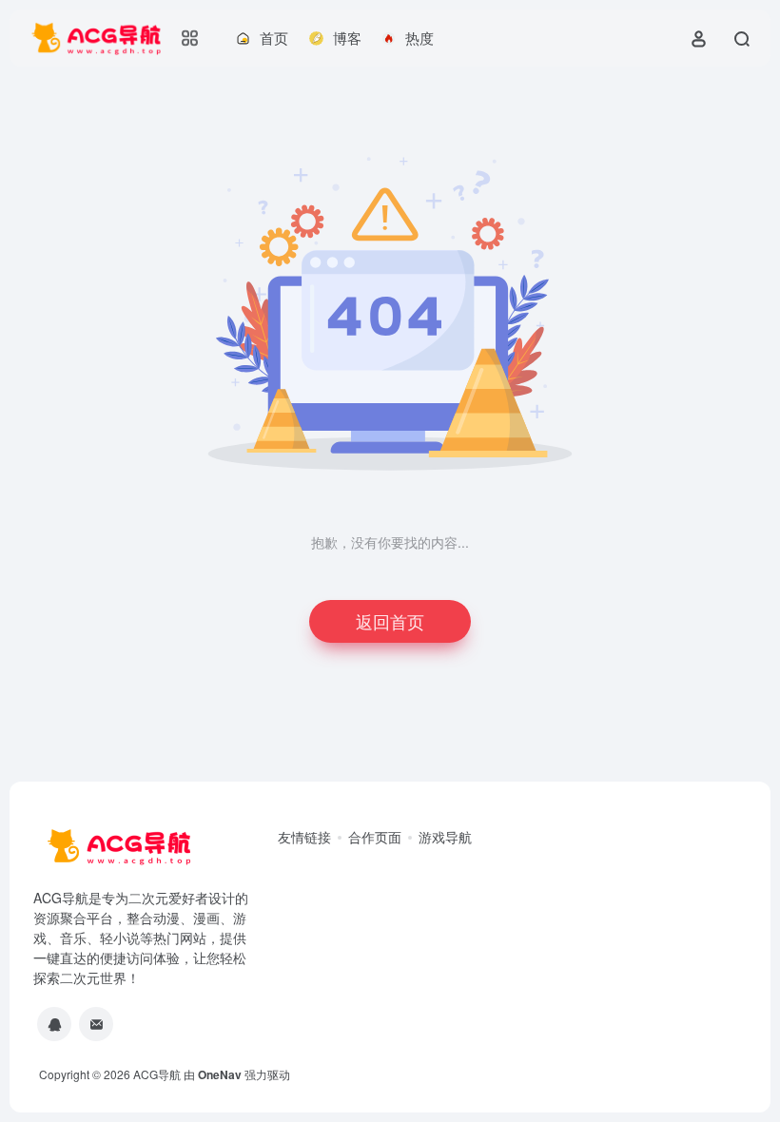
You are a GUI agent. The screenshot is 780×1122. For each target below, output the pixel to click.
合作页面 (374, 836)
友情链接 (304, 836)
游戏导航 (445, 836)
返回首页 (390, 621)
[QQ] (54, 1024)
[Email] (96, 1024)
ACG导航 (157, 1074)
